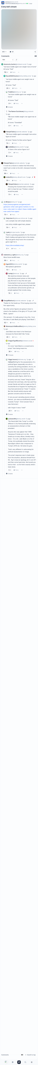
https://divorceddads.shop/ (15, 245)
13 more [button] (10, 355)
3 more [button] (10, 156)
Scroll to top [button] (31, 1055)
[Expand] (2, 111)
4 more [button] (10, 107)
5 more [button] (10, 414)
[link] (6, 1062)
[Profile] (31, 1062)
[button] (19, 29)
